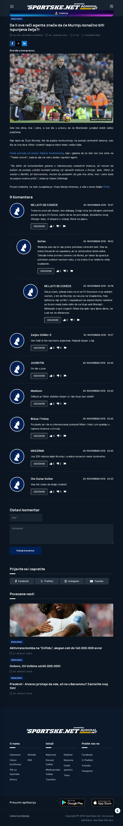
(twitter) (48, 581)
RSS (30, 760)
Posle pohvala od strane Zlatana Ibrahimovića (37, 153)
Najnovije (51, 754)
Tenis (67, 775)
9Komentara (92, 35)
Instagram (87, 770)
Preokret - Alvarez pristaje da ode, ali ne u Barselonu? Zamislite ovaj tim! (59, 686)
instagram (73, 581)
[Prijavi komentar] (64, 226)
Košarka (68, 754)
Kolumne (68, 760)
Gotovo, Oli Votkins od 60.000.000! (35, 666)
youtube (98, 581)
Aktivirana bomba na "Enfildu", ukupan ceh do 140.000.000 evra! (56, 648)
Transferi (51, 779)
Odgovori (39, 226)
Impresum (15, 754)
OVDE (106, 186)
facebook (23, 581)
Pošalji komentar (25, 550)
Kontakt (32, 754)
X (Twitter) (87, 760)
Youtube (86, 765)
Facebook (87, 754)
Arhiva (13, 779)
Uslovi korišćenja (19, 815)
